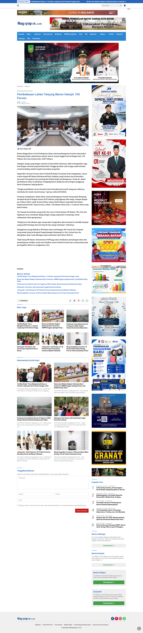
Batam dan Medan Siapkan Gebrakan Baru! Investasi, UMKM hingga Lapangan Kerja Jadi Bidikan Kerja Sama (92, 2)
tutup (129, 9)
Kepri (28, 34)
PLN (28, 38)
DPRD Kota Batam (70, 34)
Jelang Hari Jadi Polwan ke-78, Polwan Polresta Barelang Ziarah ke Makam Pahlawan (46, 290)
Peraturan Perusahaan (100, 625)
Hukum (102, 34)
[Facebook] (112, 619)
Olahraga (21, 38)
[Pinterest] (116, 619)
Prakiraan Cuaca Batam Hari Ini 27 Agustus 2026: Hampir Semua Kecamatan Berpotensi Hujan (49, 284)
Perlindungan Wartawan (82, 625)
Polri (80, 34)
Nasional (37, 34)
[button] (121, 5)
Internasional (47, 34)
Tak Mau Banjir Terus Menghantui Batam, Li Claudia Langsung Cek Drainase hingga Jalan (48, 276)
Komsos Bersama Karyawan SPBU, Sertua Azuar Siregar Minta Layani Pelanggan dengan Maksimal (110, 526)
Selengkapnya (108, 545)
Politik (111, 34)
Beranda (21, 34)
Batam (19, 91)
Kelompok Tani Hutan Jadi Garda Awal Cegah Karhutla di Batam (39, 287)
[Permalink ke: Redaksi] (18, 103)
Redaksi (23, 102)
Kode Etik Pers (48, 625)
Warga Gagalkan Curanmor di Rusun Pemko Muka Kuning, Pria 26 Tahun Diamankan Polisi (48, 293)
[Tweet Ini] (74, 300)
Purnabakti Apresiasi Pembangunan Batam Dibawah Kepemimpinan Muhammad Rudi (108, 503)
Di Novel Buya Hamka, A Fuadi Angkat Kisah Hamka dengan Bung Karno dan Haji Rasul (110, 489)
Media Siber (68, 625)
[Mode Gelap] (125, 5)
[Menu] (18, 5)
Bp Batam (58, 34)
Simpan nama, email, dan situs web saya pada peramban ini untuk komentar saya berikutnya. (52, 505)
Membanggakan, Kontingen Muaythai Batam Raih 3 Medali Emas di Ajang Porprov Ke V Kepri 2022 (109, 496)
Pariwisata (36, 38)
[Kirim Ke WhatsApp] (87, 300)
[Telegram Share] (82, 300)
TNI (86, 34)
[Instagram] (120, 619)
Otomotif (119, 34)
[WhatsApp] (124, 619)
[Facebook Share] (70, 300)
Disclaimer (58, 625)
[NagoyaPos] (30, 23)
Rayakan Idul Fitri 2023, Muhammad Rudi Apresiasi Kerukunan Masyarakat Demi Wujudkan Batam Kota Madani (110, 518)
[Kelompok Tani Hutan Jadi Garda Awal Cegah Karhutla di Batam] (28, 338)
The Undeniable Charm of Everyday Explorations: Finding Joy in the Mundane (110, 511)
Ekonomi (93, 34)
